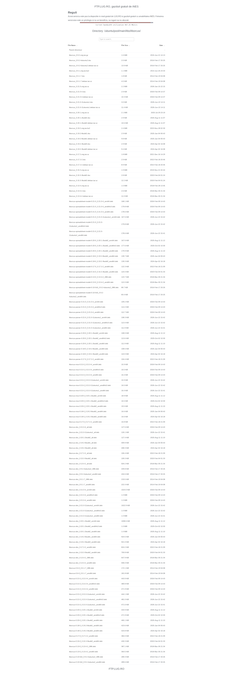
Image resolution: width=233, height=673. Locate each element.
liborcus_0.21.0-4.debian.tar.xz (81, 97)
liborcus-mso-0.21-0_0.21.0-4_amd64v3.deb (86, 370)
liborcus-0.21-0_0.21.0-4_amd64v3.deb (84, 584)
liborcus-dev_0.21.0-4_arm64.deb (82, 490)
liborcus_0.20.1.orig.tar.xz (79, 113)
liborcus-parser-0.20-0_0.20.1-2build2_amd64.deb (88, 344)
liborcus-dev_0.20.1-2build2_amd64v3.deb (85, 526)
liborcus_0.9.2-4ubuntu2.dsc (80, 60)
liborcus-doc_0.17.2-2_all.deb (80, 453)
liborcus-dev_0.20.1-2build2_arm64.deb (84, 521)
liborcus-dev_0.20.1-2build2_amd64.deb (84, 531)
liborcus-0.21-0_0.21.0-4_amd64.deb (83, 589)
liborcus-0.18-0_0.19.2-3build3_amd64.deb (85, 631)
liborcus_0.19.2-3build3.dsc (79, 144)
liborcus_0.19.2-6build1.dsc (79, 133)
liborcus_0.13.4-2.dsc (77, 191)
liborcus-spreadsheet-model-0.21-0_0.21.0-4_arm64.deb (91, 201)
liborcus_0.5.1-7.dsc (77, 76)
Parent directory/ (75, 50)
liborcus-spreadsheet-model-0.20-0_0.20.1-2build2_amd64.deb (93, 251)
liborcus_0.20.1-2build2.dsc (79, 118)
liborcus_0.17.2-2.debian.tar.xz (81, 165)
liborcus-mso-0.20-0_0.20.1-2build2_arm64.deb (87, 396)
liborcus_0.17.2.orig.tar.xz (79, 154)
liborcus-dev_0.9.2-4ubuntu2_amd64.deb (85, 474)
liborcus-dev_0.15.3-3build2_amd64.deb (84, 552)
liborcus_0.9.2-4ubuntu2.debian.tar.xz (83, 66)
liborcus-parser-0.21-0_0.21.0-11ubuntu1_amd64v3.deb (90, 323)
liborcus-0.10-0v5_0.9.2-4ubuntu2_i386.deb (86, 657)
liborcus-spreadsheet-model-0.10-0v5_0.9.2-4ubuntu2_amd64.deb (86, 295)
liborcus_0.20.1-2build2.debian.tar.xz (83, 123)
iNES (152, 16)
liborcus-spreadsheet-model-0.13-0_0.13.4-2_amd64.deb (91, 282)
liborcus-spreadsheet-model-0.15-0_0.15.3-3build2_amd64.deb (93, 272)
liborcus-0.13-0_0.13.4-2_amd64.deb (83, 652)
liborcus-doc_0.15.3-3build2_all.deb (83, 458)
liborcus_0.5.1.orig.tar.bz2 (79, 71)
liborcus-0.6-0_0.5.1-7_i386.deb (81, 568)
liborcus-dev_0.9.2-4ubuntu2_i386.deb (84, 469)
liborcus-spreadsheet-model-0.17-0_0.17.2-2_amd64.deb (91, 267)
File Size (124, 45)
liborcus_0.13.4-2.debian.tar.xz (81, 196)
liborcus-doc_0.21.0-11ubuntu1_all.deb (84, 432)
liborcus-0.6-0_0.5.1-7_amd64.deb (82, 573)
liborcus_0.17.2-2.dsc (77, 160)
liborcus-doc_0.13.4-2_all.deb (80, 464)
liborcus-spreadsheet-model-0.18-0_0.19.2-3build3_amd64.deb (93, 261)
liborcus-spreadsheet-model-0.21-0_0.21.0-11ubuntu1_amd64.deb (86, 233)
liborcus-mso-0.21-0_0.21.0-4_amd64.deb (85, 375)
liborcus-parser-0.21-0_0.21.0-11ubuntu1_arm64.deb (89, 317)
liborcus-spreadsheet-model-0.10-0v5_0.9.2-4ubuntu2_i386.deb (93, 287)
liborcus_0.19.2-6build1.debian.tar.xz (83, 139)
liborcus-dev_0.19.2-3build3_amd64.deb (84, 542)
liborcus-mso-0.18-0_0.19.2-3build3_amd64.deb (87, 417)
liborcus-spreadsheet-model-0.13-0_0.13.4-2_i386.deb (90, 277)
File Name (71, 45)
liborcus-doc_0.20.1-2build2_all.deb (83, 438)
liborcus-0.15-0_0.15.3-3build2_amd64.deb (85, 641)
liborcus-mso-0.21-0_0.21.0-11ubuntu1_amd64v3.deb (90, 385)
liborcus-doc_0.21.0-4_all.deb (80, 427)
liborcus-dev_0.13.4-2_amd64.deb (82, 563)
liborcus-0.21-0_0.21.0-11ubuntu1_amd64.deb (87, 605)
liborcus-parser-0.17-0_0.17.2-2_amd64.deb (86, 359)
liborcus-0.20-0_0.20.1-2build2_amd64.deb (85, 620)
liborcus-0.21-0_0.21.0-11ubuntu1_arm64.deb (87, 594)
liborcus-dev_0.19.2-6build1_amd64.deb (84, 537)
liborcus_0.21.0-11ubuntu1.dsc (81, 102)
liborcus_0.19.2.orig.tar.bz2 (79, 128)
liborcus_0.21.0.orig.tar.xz (79, 86)
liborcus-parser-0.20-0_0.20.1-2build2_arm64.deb (88, 333)
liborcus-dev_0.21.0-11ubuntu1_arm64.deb (85, 505)
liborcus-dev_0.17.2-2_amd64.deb (82, 547)
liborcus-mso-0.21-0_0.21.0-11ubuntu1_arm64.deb (88, 380)
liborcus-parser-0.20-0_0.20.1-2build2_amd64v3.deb (89, 338)
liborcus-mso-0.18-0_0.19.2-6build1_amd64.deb (87, 411)
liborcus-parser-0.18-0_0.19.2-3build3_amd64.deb (88, 354)
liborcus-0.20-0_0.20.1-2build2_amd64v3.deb (86, 615)
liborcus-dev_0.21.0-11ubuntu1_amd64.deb (86, 516)
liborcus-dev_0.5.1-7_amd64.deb (82, 485)
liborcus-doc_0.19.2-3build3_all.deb (83, 448)
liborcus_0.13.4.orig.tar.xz (79, 186)
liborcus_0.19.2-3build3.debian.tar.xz (83, 149)
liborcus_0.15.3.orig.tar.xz (79, 170)
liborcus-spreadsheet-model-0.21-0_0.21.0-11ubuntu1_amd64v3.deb (86, 224)
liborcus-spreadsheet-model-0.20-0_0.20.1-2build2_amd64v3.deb (94, 246)
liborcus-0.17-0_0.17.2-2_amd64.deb (83, 636)
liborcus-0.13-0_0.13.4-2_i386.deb (82, 646)
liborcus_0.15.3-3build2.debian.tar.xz (83, 180)
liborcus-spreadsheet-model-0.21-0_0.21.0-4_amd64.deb (91, 212)
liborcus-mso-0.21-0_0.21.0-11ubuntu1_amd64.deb (89, 391)
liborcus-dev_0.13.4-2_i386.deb (81, 558)
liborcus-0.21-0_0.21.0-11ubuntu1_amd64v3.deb (88, 599)
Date (161, 45)
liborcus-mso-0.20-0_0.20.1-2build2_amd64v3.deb (88, 401)
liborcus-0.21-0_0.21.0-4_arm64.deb (83, 578)
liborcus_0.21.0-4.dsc (77, 92)
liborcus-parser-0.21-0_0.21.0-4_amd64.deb (86, 312)
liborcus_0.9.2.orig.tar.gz (78, 55)
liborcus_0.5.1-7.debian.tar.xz (80, 81)
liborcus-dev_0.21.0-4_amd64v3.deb (83, 495)
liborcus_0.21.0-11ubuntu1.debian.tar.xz (84, 107)
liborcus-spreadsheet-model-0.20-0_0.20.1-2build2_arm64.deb (93, 240)
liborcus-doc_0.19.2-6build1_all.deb (83, 443)
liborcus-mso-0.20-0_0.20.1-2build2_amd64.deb (87, 406)
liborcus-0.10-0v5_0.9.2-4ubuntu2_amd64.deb (87, 662)
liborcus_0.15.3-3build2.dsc (79, 175)
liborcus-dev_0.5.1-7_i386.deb (81, 479)
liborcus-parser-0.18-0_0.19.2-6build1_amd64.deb (88, 349)
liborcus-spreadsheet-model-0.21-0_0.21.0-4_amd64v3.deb (92, 207)
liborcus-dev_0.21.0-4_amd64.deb (82, 500)
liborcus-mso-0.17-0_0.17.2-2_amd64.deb (85, 422)
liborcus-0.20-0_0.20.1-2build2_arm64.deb (85, 610)
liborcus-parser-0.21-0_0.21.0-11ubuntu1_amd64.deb (90, 328)
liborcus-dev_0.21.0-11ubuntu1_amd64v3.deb (87, 511)
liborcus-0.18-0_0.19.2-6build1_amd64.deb (85, 625)
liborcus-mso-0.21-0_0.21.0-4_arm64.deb (85, 364)
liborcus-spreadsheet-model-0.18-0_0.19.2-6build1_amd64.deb (93, 256)
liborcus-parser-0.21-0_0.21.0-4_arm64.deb (86, 302)
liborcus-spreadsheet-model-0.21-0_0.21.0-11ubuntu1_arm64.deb (94, 217)
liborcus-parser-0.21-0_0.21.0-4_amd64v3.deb (87, 307)
